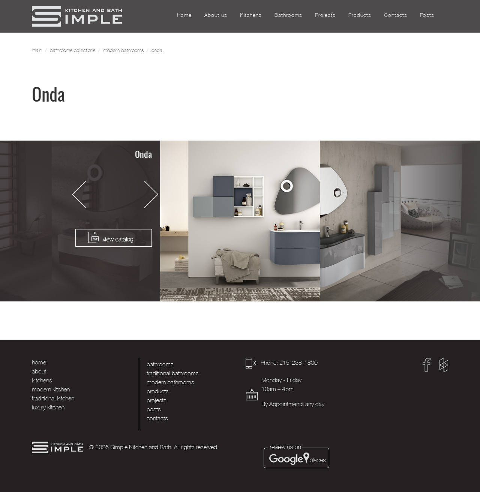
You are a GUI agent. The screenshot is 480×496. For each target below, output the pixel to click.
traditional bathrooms (173, 373)
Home (184, 15)
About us (215, 15)
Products (359, 15)
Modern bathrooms (123, 50)
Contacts (395, 15)
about (39, 371)
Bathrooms (288, 15)
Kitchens (251, 15)
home (39, 362)
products (158, 391)
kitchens (42, 380)
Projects (325, 15)
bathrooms (160, 364)
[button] (79, 194)
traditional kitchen (53, 398)
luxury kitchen (48, 407)
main (37, 50)
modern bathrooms (170, 382)
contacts (157, 418)
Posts (427, 15)
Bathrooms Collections (72, 50)
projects (156, 400)
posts (154, 409)
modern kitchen (51, 389)
